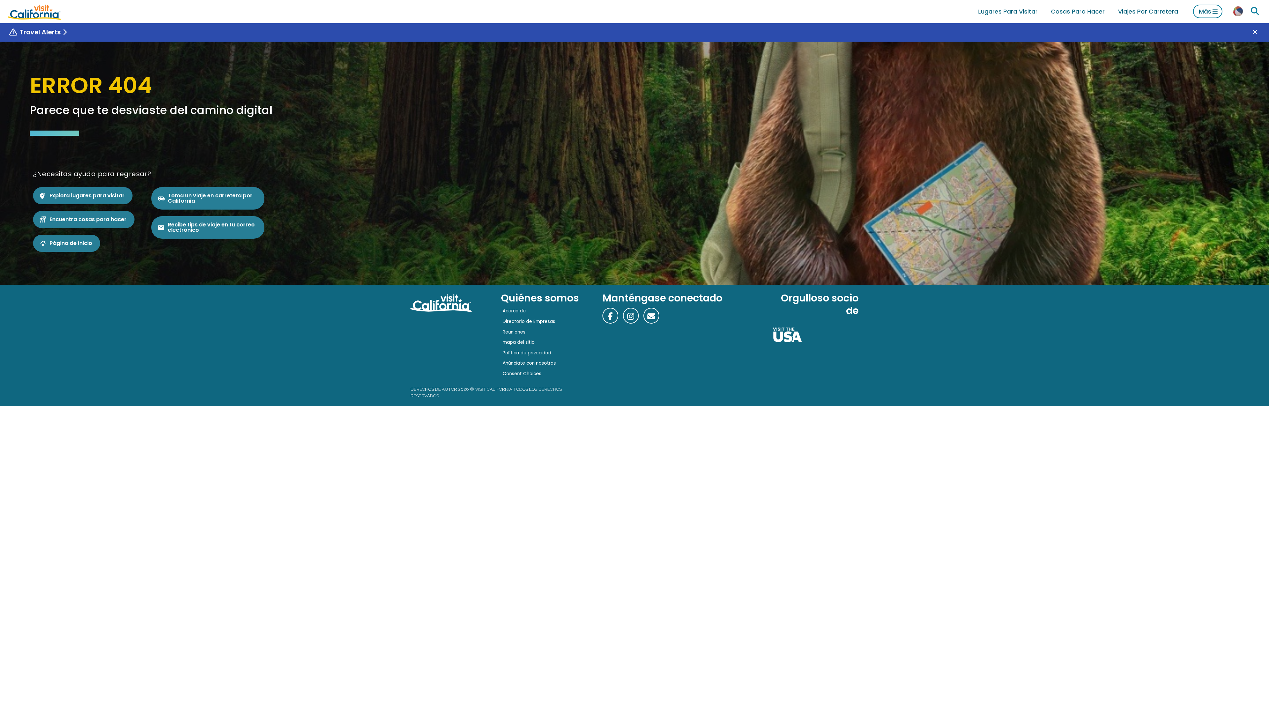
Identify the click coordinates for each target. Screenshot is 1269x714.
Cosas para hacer (1078, 11)
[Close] (1259, 32)
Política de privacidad (527, 353)
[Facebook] (610, 316)
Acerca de (514, 311)
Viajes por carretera (1148, 11)
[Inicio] (34, 11)
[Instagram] (631, 316)
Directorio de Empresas (529, 321)
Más (1205, 11)
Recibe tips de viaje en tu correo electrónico (211, 227)
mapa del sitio (519, 342)
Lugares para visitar (1008, 11)
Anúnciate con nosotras (529, 363)
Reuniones (514, 332)
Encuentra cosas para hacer (88, 219)
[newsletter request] (651, 316)
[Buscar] (1255, 11)
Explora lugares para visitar (87, 195)
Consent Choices (522, 374)
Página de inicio (71, 243)
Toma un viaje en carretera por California (210, 198)
